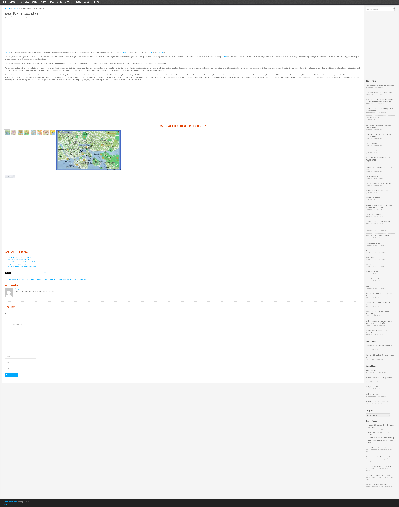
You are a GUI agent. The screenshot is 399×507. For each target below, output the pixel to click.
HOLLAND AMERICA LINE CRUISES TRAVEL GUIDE (378, 159)
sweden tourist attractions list (55, 279)
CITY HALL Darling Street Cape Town (379, 92)
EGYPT (368, 229)
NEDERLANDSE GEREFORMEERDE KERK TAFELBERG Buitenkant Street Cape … (379, 100)
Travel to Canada (372, 272)
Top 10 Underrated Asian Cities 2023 (379, 457)
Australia (68, 2)
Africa (52, 2)
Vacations (21, 17)
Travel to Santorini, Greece (17, 264)
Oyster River (380, 430)
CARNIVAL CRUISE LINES (374, 176)
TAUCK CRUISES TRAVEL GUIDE (377, 191)
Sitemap (6, 504)
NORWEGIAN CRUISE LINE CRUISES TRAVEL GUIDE (378, 126)
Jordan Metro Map (372, 394)
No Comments (31, 17)
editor (8, 17)
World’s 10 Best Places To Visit (18, 259)
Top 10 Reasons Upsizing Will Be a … (379, 466)
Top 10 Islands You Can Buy (376, 447)
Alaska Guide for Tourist (375, 279)
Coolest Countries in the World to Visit (21, 262)
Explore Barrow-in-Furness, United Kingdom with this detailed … (379, 322)
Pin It (46, 273)
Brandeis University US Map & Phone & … (379, 379)
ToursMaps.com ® (10, 502)
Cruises (43, 2)
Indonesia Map (371, 370)
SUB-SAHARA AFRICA (373, 243)
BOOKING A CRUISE (373, 198)
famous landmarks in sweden (31, 279)
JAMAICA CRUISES (372, 118)
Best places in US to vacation (376, 387)
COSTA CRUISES (371, 143)
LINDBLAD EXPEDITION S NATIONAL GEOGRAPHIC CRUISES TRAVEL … (379, 206)
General (35, 2)
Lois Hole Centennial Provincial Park (379, 221)
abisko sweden (14, 279)
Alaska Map (370, 257)
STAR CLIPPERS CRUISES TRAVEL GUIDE (380, 85)
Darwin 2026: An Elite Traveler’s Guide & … (380, 294)
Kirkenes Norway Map (386, 437)
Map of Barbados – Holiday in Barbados (21, 267)
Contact (12, 2)
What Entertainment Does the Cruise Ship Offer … (379, 168)
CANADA (369, 286)
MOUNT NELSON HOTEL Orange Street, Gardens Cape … (380, 110)
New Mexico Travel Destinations (377, 401)
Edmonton (96, 2)
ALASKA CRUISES (372, 151)
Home (4, 2)
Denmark (122, 52)
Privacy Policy (24, 2)
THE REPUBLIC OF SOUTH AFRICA (378, 236)
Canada (87, 2)
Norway (161, 52)
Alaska (59, 2)
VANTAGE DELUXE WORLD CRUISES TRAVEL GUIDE (378, 135)
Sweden (15, 8)
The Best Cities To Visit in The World (20, 257)
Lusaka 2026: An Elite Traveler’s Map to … (379, 303)
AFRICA (368, 250)
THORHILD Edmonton (373, 214)
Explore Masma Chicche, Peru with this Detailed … (380, 331)
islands (224, 56)
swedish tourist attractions (77, 279)
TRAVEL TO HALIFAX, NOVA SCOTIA (378, 183)
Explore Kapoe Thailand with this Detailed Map (378, 313)
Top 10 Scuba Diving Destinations (378, 475)
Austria (78, 2)
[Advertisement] (67, 34)
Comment (8, 314)
